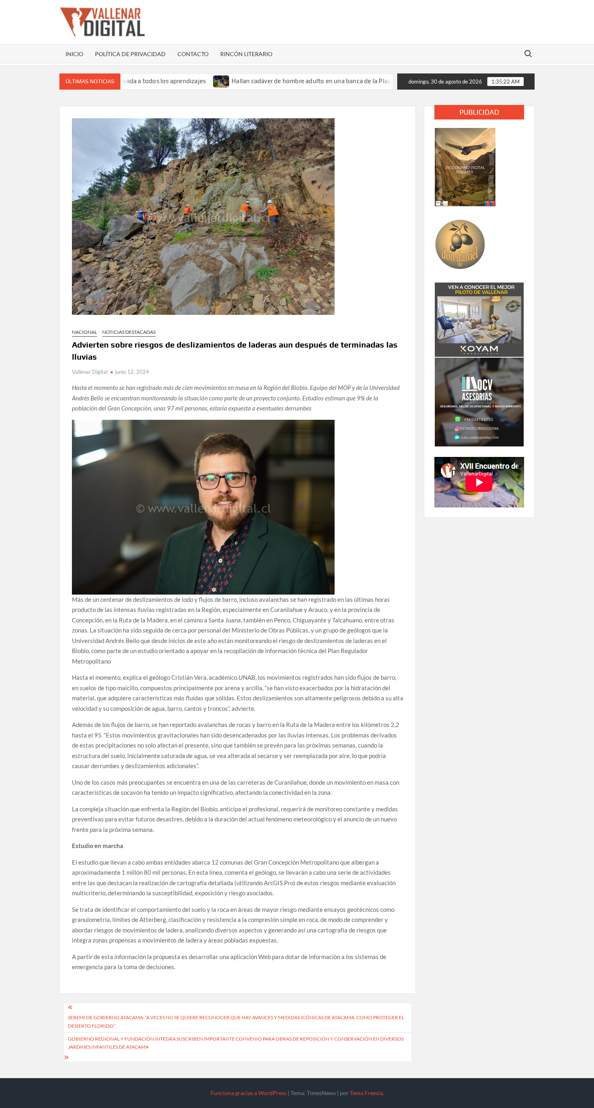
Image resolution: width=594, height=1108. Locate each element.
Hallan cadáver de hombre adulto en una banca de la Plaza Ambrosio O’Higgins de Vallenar (323, 80)
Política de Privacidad (130, 53)
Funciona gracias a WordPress (248, 1092)
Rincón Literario (246, 53)
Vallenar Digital (89, 372)
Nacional (84, 332)
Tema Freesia (366, 1092)
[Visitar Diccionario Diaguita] (465, 166)
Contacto (193, 53)
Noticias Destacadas (129, 332)
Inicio (74, 53)
